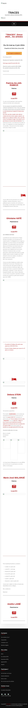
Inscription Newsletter (6, 690)
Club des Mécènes (5, 676)
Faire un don (4, 678)
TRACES (13, 12)
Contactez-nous (4, 642)
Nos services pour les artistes (7, 681)
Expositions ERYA (4, 659)
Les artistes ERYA (4, 656)
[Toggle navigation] (14, 23)
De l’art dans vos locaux (6, 673)
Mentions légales (5, 645)
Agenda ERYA (4, 662)
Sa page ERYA (14, 98)
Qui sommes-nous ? (5, 637)
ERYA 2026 (8, 704)
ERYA (2, 654)
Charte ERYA (3, 640)
